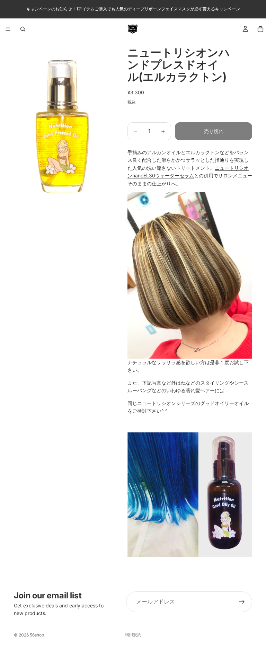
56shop (37, 635)
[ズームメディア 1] (62, 125)
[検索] (22, 29)
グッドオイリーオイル (224, 403)
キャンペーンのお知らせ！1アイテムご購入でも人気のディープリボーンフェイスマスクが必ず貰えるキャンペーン (133, 8)
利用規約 (133, 634)
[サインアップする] (241, 602)
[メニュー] (8, 29)
